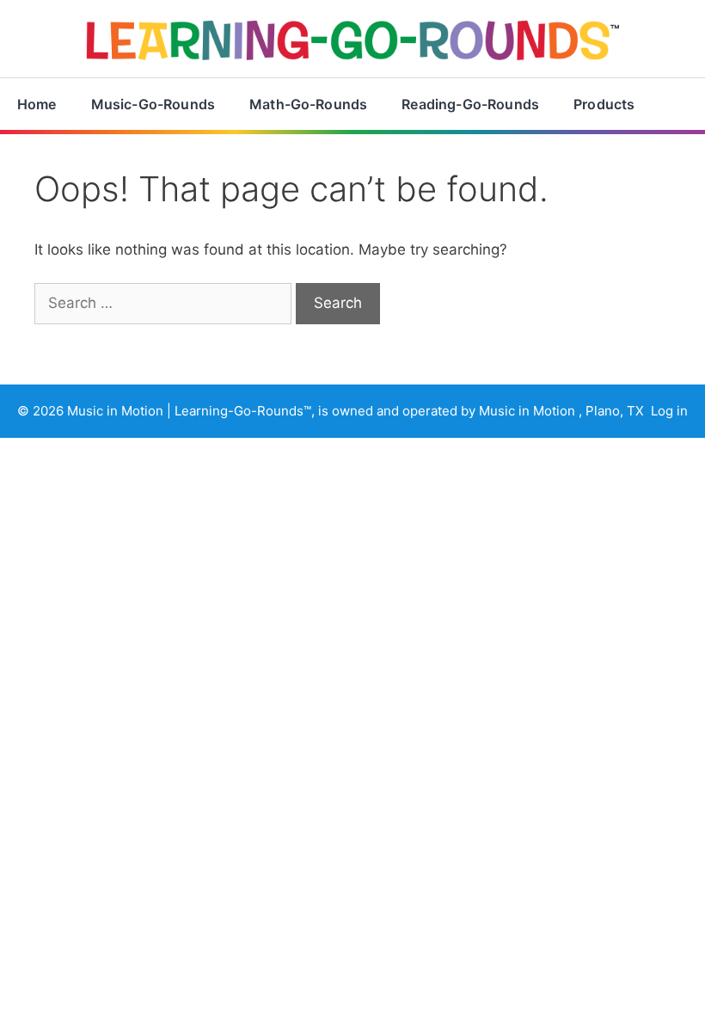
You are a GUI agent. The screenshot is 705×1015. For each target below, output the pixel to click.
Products (603, 104)
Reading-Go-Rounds (470, 104)
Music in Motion (117, 411)
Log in (669, 411)
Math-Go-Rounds (308, 104)
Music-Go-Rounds (153, 104)
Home (37, 104)
